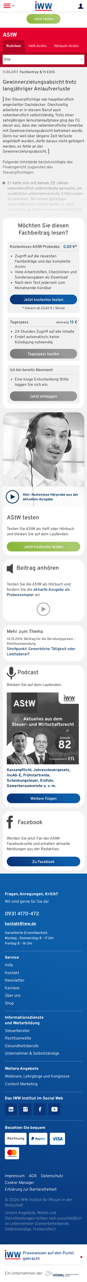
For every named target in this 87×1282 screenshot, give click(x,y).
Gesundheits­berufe (21, 1046)
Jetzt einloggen (43, 396)
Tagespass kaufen (43, 354)
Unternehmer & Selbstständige (32, 1053)
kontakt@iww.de (20, 923)
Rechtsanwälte (18, 1038)
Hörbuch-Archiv (66, 46)
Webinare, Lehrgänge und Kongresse (37, 1076)
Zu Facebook (43, 862)
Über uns (13, 995)
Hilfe (9, 965)
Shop (9, 1003)
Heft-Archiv (38, 46)
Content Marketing (21, 1084)
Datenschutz (52, 1176)
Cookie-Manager (19, 1182)
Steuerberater (17, 1030)
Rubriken (13, 46)
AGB (33, 1176)
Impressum (15, 1176)
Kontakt (12, 973)
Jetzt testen (43, 19)
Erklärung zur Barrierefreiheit (31, 1189)
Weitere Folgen (43, 798)
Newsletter (14, 980)
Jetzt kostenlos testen (43, 300)
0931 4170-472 (22, 914)
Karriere (12, 988)
